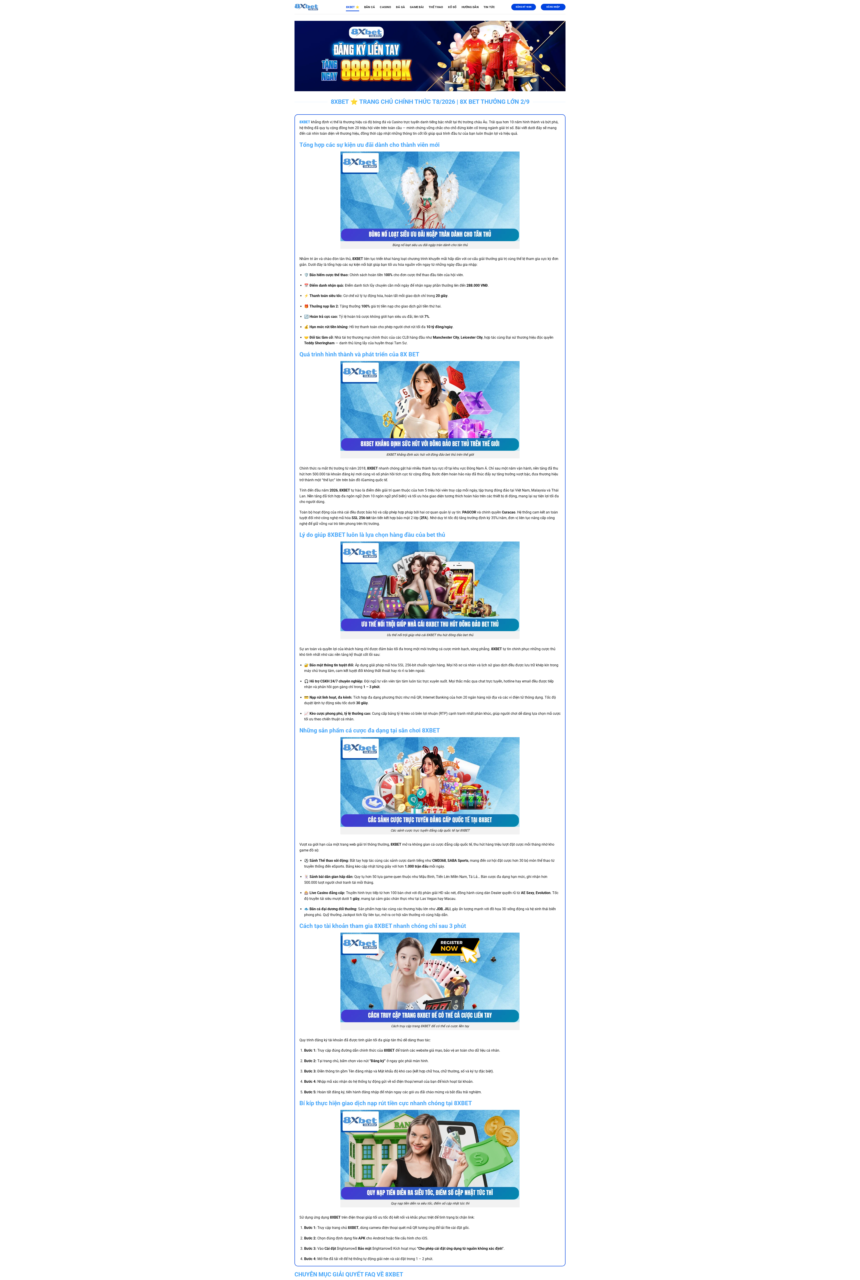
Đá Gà (400, 7)
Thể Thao (436, 7)
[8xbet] (317, 7)
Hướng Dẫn (470, 7)
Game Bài (417, 7)
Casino (385, 7)
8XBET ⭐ (352, 7)
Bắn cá (369, 7)
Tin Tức (489, 7)
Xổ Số (452, 7)
